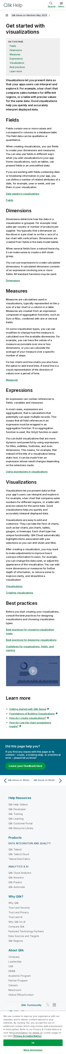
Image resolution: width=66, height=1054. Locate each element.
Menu (61, 6)
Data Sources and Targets (23, 936)
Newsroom (14, 990)
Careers (13, 985)
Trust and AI (15, 917)
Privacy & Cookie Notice (27, 1036)
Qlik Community (31, 1005)
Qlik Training (15, 813)
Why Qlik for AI (16, 921)
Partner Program (18, 980)
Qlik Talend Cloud (18, 854)
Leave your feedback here (25, 765)
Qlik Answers (16, 877)
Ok (33, 1042)
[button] (33, 671)
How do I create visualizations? (27, 718)
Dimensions (16, 50)
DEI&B (11, 971)
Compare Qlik (16, 926)
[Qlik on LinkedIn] (54, 1004)
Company (14, 956)
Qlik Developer (17, 809)
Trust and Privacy (18, 912)
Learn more (16, 71)
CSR (10, 966)
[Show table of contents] (6, 15)
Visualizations (17, 62)
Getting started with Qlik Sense (27, 709)
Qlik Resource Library (20, 828)
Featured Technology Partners (26, 931)
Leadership (15, 961)
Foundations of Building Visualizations (32, 713)
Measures (15, 54)
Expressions (16, 58)
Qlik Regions (15, 940)
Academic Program (19, 975)
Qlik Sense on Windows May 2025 (29, 15)
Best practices (17, 67)
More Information (33, 1050)
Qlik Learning (16, 818)
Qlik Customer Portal (20, 823)
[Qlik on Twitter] (47, 1004)
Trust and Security (19, 907)
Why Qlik (13, 902)
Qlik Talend (14, 849)
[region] (33, 1032)
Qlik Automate (16, 887)
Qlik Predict (15, 882)
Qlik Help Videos (18, 804)
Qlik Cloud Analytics (19, 872)
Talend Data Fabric (19, 858)
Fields (13, 45)
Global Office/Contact (21, 994)
